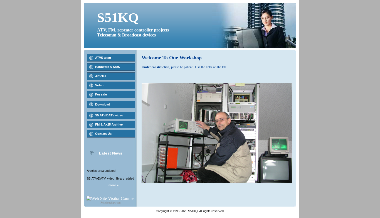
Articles (100, 76)
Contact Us (103, 133)
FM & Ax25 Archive (109, 124)
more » (113, 185)
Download (102, 104)
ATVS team (103, 57)
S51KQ (118, 17)
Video (99, 85)
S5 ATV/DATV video (109, 115)
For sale (101, 94)
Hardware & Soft (107, 66)
